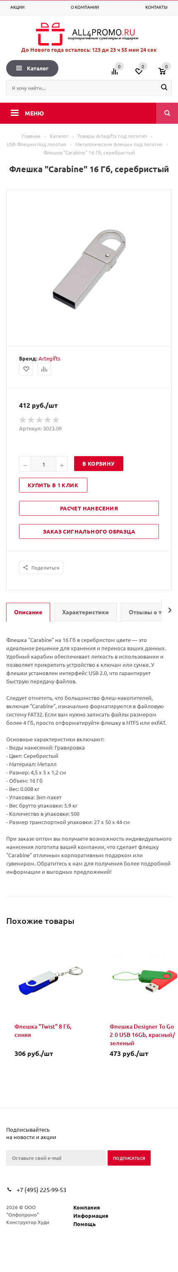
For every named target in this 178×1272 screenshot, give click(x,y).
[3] (40, 420)
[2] (31, 420)
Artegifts (49, 358)
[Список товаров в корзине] (166, 74)
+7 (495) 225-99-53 (41, 1189)
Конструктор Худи (27, 1222)
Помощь (84, 1223)
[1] (23, 420)
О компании (85, 7)
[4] (48, 420)
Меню (34, 113)
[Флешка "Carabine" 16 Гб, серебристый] (89, 338)
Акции (17, 7)
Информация (90, 1215)
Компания (86, 1207)
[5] (56, 420)
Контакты (156, 7)
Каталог (37, 68)
